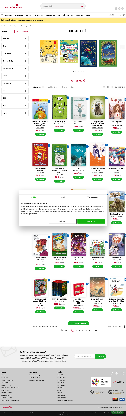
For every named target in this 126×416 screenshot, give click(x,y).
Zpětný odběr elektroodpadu (10, 400)
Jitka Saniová (40, 128)
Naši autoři (4, 377)
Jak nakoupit (5, 382)
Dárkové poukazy (6, 393)
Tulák (78, 168)
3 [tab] (78, 71)
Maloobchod (61, 380)
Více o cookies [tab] (93, 197)
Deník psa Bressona (116, 214)
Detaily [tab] (63, 197)
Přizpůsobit (62, 221)
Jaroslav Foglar (78, 305)
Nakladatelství (61, 377)
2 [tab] (75, 71)
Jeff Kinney (40, 172)
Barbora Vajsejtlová (97, 172)
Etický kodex (61, 395)
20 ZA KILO (79, 15)
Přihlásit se (100, 356)
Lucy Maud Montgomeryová (117, 124)
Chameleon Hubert (98, 258)
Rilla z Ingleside (117, 122)
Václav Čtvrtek (117, 303)
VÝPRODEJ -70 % (68, 15)
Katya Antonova (78, 124)
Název (63, 87)
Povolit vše (91, 221)
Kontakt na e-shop (34, 375)
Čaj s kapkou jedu (59, 122)
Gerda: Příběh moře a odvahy (97, 300)
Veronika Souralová (116, 216)
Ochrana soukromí (6, 398)
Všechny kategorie (13, 26)
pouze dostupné (119, 87)
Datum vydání (36, 87)
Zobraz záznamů (112, 327)
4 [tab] (81, 71)
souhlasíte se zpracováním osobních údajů (50, 361)
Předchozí (64, 330)
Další (95, 330)
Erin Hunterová (59, 301)
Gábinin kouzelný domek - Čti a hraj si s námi (40, 301)
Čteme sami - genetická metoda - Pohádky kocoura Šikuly (40, 123)
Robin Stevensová (59, 124)
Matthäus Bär (59, 260)
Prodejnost (51, 87)
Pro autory (60, 382)
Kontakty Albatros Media (36, 380)
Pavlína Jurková (97, 260)
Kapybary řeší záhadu (59, 258)
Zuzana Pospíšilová (97, 128)
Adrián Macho (98, 303)
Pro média (60, 387)
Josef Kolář (40, 262)
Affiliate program (6, 395)
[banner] (12, 4)
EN (123, 4)
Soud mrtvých (78, 258)
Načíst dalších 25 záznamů (78, 323)
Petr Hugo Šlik (117, 260)
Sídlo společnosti (34, 377)
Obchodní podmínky (7, 380)
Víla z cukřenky (78, 122)
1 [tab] (73, 71)
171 (90, 330)
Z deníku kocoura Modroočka (40, 258)
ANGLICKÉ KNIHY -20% (53, 15)
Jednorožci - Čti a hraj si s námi (117, 169)
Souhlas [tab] (33, 197)
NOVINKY (29, 15)
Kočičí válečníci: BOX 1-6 (59, 299)
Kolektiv (116, 172)
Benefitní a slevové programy (10, 387)
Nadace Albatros (62, 398)
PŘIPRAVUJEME (39, 15)
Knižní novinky (5, 390)
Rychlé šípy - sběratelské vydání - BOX (78, 301)
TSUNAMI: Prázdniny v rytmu (97, 169)
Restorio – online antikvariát (65, 400)
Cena (72, 87)
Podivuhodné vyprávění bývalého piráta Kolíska (116, 300)
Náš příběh (60, 375)
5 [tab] (83, 71)
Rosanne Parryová (78, 171)
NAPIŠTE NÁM (118, 412)
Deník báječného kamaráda (40, 169)
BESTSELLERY (19, 15)
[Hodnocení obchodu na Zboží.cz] (118, 381)
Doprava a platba (6, 385)
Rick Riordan (78, 260)
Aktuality (4, 375)
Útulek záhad (116, 258)
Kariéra (59, 393)
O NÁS (88, 15)
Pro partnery (61, 385)
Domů (3, 26)
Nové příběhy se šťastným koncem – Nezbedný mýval (97, 123)
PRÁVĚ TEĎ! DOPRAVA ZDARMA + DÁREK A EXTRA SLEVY (24, 20)
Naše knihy (8, 15)
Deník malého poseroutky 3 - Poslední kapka (59, 170)
